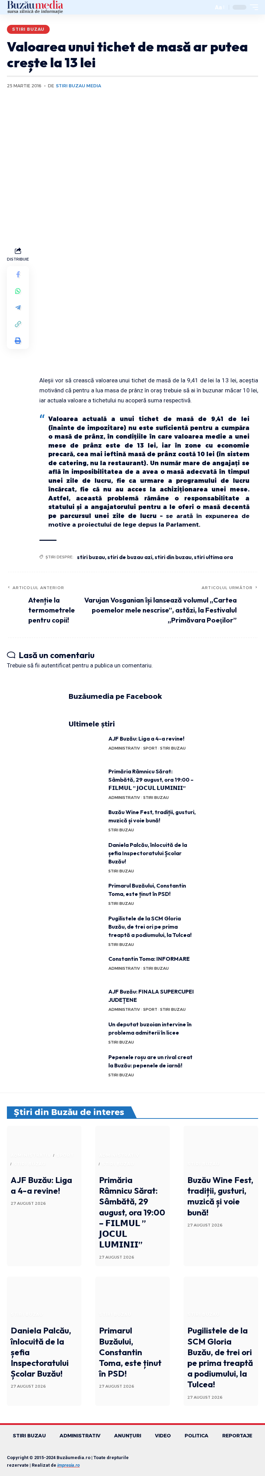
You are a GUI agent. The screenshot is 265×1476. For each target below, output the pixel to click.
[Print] (18, 340)
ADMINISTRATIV (124, 748)
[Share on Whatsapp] (18, 291)
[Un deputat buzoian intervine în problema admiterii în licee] (86, 1033)
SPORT (150, 748)
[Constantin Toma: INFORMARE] (86, 967)
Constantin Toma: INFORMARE (149, 958)
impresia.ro (68, 1465)
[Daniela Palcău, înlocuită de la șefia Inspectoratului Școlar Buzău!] (86, 854)
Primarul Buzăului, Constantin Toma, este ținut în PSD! (130, 1352)
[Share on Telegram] (18, 307)
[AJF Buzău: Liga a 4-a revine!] (86, 747)
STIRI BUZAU (28, 29)
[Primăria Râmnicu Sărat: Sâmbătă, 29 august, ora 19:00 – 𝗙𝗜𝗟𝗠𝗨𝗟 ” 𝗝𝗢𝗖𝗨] (86, 780)
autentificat (56, 665)
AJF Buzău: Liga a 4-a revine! (146, 738)
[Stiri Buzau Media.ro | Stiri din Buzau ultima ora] (35, 7)
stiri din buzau (173, 557)
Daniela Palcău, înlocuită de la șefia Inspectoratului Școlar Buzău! (147, 853)
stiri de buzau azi (129, 557)
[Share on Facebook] (18, 274)
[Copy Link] (18, 324)
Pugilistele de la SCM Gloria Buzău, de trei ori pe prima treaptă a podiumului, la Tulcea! (150, 926)
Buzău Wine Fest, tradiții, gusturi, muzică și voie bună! (220, 1196)
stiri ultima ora (213, 557)
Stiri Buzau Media (78, 85)
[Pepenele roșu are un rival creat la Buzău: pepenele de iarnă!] (86, 1066)
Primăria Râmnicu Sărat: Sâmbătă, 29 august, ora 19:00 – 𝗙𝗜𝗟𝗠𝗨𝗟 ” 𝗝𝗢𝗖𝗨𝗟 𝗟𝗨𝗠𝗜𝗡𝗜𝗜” (151, 779)
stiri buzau (91, 557)
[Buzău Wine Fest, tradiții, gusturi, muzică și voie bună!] (86, 821)
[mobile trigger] (252, 7)
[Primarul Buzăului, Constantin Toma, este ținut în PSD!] (86, 894)
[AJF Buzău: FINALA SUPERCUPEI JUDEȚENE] (86, 1000)
